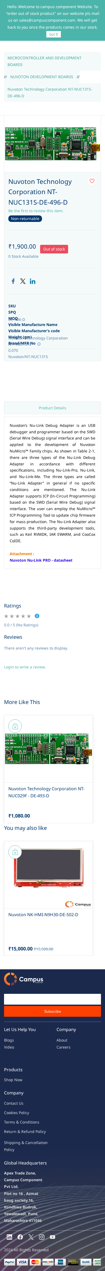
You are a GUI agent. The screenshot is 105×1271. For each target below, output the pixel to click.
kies (14, 1112)
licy (26, 1112)
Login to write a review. (25, 666)
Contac (10, 1103)
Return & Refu (17, 1131)
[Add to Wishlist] (92, 181)
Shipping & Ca (17, 1142)
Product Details (52, 407)
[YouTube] (52, 1237)
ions (35, 1122)
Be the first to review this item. (36, 210)
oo (8, 1112)
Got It (53, 34)
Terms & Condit (18, 1122)
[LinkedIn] (33, 281)
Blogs (9, 1040)
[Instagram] (42, 1237)
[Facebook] (13, 281)
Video (9, 1047)
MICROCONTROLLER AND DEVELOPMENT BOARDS (45, 61)
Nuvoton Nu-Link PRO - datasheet (41, 560)
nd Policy (38, 1131)
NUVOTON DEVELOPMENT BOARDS (41, 76)
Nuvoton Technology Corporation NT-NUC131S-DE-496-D (50, 92)
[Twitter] (23, 281)
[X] (31, 1237)
